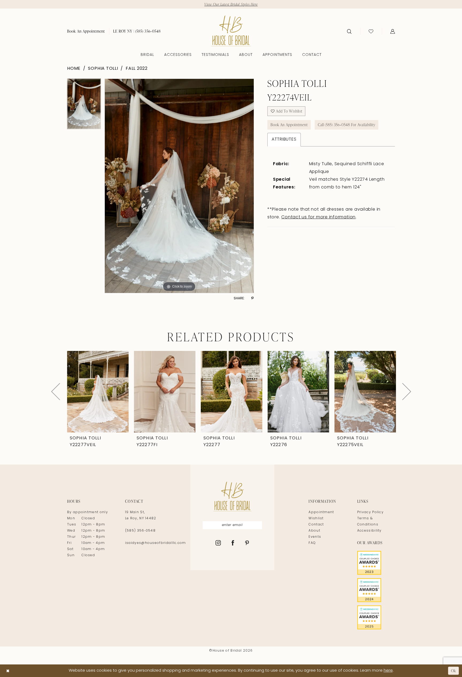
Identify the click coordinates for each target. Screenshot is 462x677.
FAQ (312, 543)
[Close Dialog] (8, 670)
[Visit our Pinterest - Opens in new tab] (247, 543)
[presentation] (98, 391)
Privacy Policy (370, 512)
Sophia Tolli (103, 69)
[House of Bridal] (231, 31)
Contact (316, 524)
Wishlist (316, 518)
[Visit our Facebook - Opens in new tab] (233, 543)
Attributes (284, 139)
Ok (453, 671)
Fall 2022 (137, 69)
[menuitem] (86, 31)
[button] (392, 31)
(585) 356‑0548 (140, 530)
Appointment (321, 512)
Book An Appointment (289, 124)
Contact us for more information (318, 217)
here (388, 671)
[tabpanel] (84, 106)
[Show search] (349, 31)
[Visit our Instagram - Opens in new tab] (218, 543)
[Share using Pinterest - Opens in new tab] (252, 298)
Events (315, 537)
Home (73, 69)
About (314, 530)
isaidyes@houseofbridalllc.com (155, 543)
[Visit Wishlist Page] (371, 31)
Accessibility (369, 530)
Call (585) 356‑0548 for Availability (346, 124)
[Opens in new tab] (376, 563)
